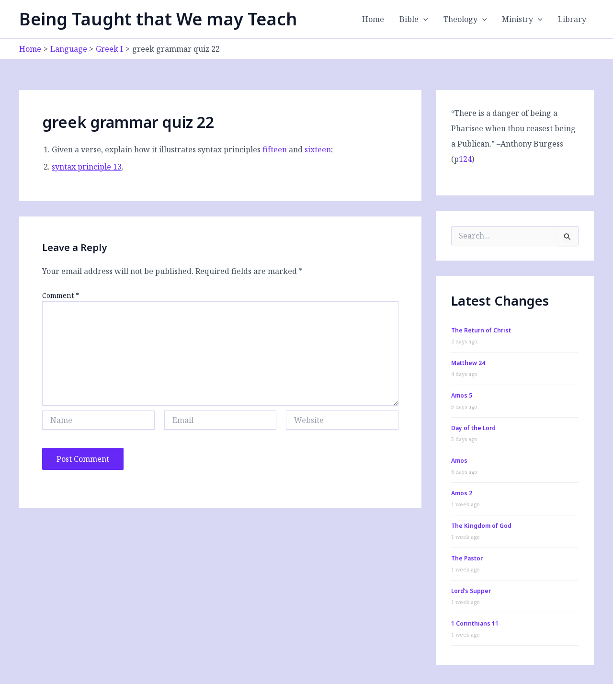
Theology (460, 19)
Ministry (517, 19)
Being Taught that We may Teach (158, 19)
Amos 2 (461, 493)
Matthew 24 (468, 363)
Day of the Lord (473, 428)
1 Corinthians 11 (475, 623)
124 (465, 159)
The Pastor (467, 558)
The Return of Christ (481, 330)
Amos (459, 460)
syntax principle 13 (87, 166)
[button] (423, 19)
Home (373, 19)
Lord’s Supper (471, 591)
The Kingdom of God (481, 526)
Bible (409, 19)
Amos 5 (461, 395)
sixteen (318, 149)
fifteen (274, 149)
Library (572, 19)
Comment (60, 295)
